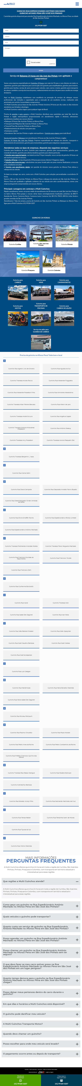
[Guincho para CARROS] (18, 299)
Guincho (40, 1069)
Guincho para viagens (52, 133)
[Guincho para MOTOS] (18, 325)
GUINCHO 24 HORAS (41, 217)
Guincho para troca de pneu (15, 162)
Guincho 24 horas (11, 160)
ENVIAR (41, 70)
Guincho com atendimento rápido (18, 167)
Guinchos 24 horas (37, 83)
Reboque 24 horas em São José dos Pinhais (39, 75)
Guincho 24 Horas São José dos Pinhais (18, 140)
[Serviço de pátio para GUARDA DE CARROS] (41, 349)
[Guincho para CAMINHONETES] (64, 299)
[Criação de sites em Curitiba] (41, 1072)
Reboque (22, 138)
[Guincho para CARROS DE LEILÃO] (64, 325)
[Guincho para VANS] (41, 299)
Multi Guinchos (16, 97)
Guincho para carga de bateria (15, 155)
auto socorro (24, 114)
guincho (15, 114)
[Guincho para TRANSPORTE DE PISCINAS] (41, 325)
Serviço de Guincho (10, 138)
